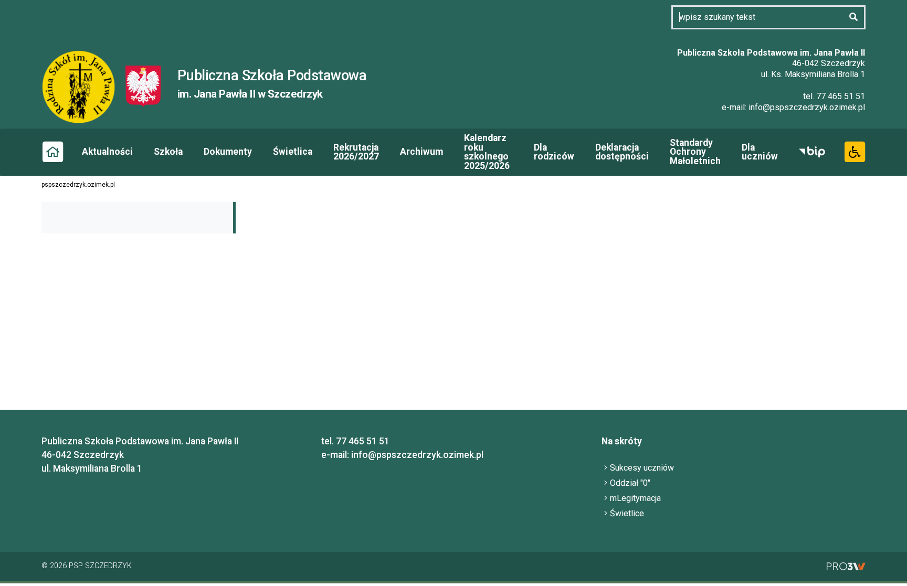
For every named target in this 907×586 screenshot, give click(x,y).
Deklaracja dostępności (622, 152)
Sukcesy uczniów (642, 468)
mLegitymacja (635, 498)
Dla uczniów (760, 152)
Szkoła (168, 151)
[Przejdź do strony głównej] (52, 151)
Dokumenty (228, 151)
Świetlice (627, 513)
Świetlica (292, 151)
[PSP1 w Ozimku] (83, 86)
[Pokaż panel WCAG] (854, 151)
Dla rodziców (554, 152)
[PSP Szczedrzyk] (143, 86)
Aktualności (107, 151)
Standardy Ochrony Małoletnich (695, 151)
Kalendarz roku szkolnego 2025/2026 (487, 152)
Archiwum (421, 151)
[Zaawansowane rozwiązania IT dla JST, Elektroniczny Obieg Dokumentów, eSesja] (846, 565)
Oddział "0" (630, 483)
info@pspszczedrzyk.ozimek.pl (806, 107)
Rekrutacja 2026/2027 (356, 152)
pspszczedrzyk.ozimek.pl (78, 184)
